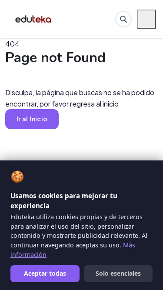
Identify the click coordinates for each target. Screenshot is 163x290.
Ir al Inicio (32, 119)
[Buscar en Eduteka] (123, 19)
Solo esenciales (118, 273)
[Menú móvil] (146, 19)
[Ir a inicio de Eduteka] (33, 19)
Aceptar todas (45, 273)
